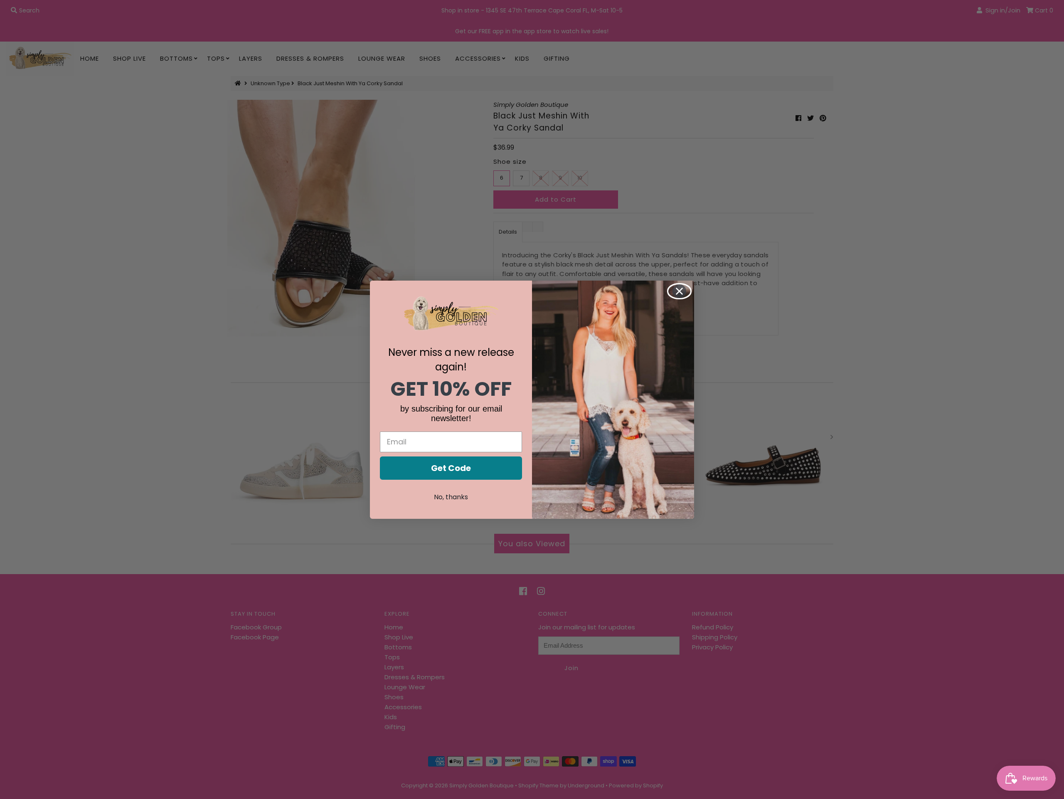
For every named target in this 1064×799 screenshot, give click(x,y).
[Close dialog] (679, 291)
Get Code (451, 468)
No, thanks (451, 497)
